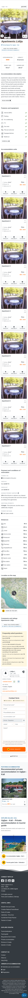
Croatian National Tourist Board (10, 909)
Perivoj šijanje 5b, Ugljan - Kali (10, 45)
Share (24, 6)
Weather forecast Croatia (8, 906)
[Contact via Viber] (18, 681)
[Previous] (4, 788)
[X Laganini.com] (13, 880)
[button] (14, 593)
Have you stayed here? (11, 49)
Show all (5, 141)
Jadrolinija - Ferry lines (7, 915)
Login (3, 969)
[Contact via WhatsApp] (14, 681)
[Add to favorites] (24, 780)
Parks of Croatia (5, 912)
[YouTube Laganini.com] (9, 880)
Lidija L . (6, 35)
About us (3, 957)
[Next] (24, 788)
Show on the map (11, 610)
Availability (14, 193)
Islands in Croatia (6, 945)
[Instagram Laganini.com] (6, 880)
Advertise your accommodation (11, 967)
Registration (5, 972)
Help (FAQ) (4, 960)
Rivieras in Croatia (6, 942)
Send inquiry (15, 749)
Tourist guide (4, 934)
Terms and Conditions (7, 896)
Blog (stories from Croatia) (8, 936)
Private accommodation (7, 939)
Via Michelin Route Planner (8, 917)
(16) (25, 36)
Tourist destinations (6, 931)
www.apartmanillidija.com (9, 691)
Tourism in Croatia (6, 920)
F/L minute (22, 193)
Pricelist (5, 193)
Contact (3, 955)
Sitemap (16, 896)
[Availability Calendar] (24, 804)
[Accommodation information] (24, 801)
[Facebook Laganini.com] (2, 880)
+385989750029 (7, 681)
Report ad (14, 756)
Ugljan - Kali (4, 6)
